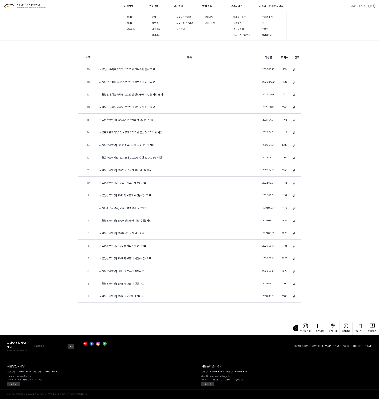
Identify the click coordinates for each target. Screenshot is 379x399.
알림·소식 (207, 6)
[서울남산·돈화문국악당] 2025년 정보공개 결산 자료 (126, 69)
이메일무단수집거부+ (342, 346)
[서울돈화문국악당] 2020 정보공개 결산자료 (122, 208)
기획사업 (129, 6)
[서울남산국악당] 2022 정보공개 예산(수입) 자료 (124, 170)
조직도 (265, 29)
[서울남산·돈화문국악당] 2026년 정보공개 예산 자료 (126, 81)
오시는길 (14, 384)
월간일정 (156, 29)
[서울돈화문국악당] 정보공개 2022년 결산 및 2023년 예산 (130, 157)
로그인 (353, 6)
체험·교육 (156, 23)
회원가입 (362, 6)
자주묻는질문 (239, 17)
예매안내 (156, 35)
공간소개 (178, 6)
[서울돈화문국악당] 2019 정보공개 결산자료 (122, 245)
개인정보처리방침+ (302, 346)
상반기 (130, 17)
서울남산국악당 (183, 17)
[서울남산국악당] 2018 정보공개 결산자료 (121, 283)
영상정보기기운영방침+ (321, 346)
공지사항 (209, 17)
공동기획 (131, 29)
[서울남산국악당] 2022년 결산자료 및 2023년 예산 (126, 144)
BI (263, 23)
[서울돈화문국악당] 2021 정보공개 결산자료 (122, 182)
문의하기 (237, 23)
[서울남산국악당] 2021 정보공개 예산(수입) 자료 (124, 195)
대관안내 (180, 29)
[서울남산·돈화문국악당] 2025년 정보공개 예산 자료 (126, 107)
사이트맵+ (368, 346)
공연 (154, 17)
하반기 (130, 23)
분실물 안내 (238, 29)
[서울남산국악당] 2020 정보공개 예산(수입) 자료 (124, 220)
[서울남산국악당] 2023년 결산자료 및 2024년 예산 (126, 119)
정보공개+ (357, 346)
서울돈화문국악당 (184, 23)
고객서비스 (237, 6)
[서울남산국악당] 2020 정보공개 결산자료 (121, 233)
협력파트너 (267, 35)
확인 (71, 346)
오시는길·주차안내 (241, 35)
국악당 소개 (267, 17)
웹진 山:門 (210, 23)
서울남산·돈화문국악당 (271, 6)
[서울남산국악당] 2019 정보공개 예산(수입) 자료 (124, 258)
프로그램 (153, 6)
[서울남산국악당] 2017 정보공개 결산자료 (121, 296)
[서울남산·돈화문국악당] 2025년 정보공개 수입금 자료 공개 (130, 94)
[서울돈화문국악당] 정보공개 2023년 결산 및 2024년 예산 (130, 132)
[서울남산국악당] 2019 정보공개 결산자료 (121, 271)
